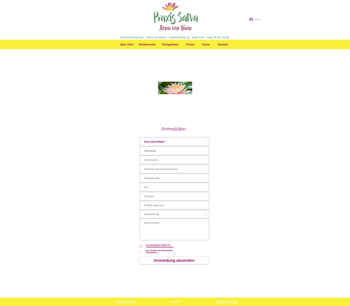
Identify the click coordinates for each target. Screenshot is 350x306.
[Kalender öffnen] (205, 214)
